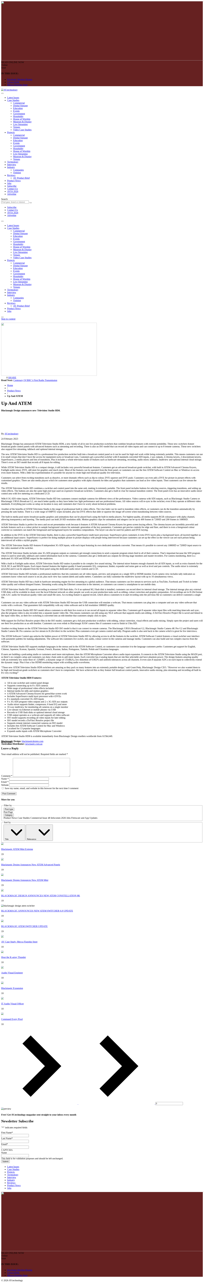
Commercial (19, 103)
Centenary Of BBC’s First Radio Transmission (35, 380)
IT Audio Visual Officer (12, 1003)
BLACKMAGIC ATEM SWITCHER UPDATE (24, 926)
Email (5, 782)
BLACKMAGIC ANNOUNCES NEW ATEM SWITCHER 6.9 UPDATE (37, 911)
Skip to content (8, 319)
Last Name (7, 1138)
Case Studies (13, 100)
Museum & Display (22, 121)
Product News (14, 180)
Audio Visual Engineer (12, 972)
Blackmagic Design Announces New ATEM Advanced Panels (30, 864)
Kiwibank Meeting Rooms (19, 79)
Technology (12, 162)
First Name (7, 1132)
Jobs (9, 183)
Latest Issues (13, 97)
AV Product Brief (21, 178)
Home (10, 385)
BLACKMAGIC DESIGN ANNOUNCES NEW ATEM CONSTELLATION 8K (40, 895)
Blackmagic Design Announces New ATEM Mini (24, 880)
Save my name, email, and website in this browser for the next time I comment (41, 788)
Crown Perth (13, 82)
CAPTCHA (7, 1150)
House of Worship (21, 119)
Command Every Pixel (12, 1019)
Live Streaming (20, 124)
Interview (11, 164)
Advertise (11, 194)
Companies (18, 170)
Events (16, 111)
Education (18, 108)
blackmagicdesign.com (32, 741)
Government (19, 113)
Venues (16, 127)
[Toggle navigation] (2, 93)
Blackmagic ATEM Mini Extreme (17, 849)
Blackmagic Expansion (12, 988)
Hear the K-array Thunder (13, 957)
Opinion (17, 172)
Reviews (11, 175)
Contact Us (12, 188)
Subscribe (11, 186)
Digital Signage (20, 105)
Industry (11, 167)
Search (4, 199)
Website (5, 785)
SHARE (12, 377)
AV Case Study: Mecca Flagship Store (19, 941)
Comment (6, 776)
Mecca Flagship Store (17, 85)
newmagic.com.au (33, 744)
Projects (11, 132)
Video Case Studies (22, 129)
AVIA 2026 (12, 191)
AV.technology (11, 433)
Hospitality (18, 116)
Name (5, 778)
